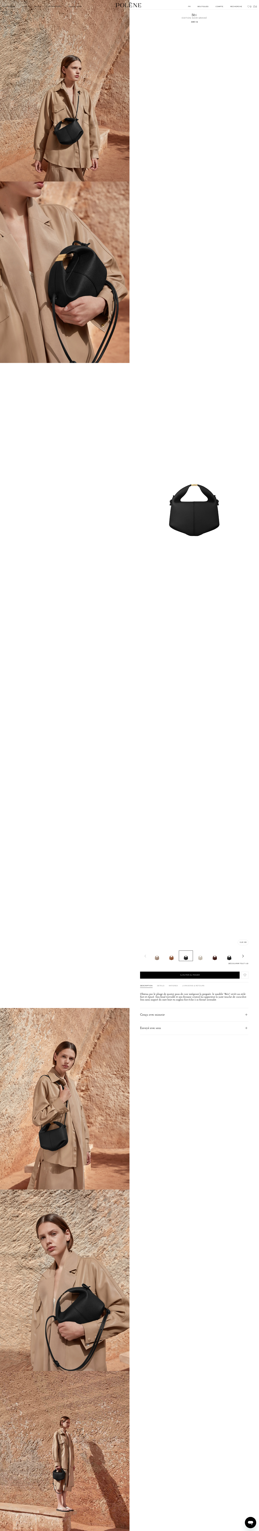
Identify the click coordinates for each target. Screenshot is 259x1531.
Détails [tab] (160, 986)
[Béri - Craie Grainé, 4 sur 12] (200, 956)
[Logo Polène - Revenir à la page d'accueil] (128, 4)
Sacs (4, 12)
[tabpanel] (194, 997)
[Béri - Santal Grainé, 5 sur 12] (215, 956)
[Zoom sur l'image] (65, 90)
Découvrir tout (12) (238, 963)
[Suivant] (243, 956)
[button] (244, 975)
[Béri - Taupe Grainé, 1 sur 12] (157, 956)
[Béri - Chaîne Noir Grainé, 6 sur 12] (229, 956)
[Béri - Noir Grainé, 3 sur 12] (186, 956)
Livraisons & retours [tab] (193, 986)
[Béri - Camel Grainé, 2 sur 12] (171, 956)
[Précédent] (145, 956)
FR (189, 6)
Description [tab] (146, 986)
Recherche (236, 6)
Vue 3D (243, 942)
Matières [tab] (173, 986)
